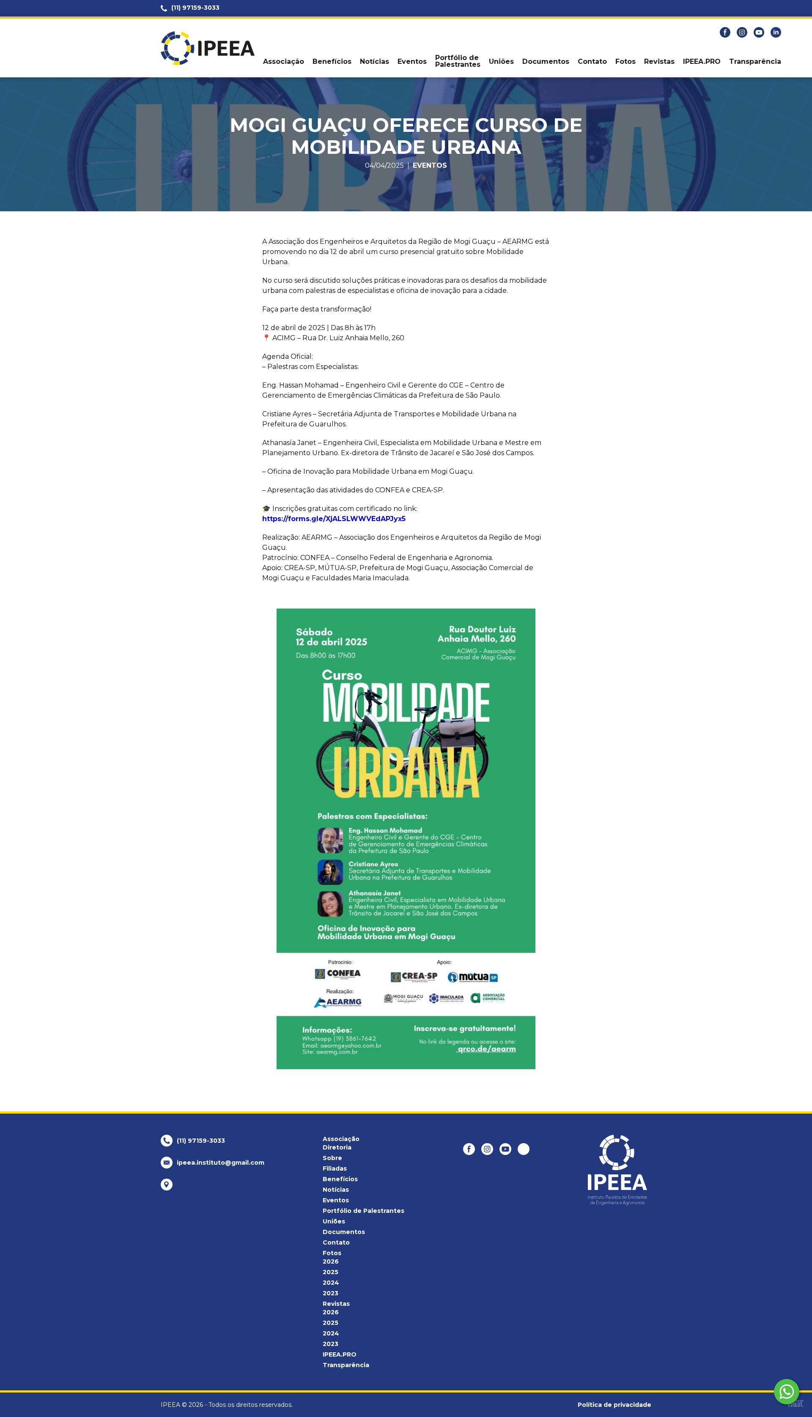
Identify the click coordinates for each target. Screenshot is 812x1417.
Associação (283, 61)
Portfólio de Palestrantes (457, 61)
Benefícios (332, 61)
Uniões (501, 61)
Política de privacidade (614, 1405)
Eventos (412, 61)
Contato (592, 61)
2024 (331, 1282)
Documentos (545, 61)
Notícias (374, 61)
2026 (331, 1261)
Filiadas (335, 1168)
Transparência (755, 61)
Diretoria (337, 1147)
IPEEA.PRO (702, 61)
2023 (330, 1293)
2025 (330, 1272)
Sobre (332, 1158)
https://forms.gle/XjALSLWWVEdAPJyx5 (334, 519)
